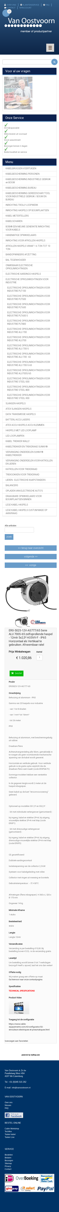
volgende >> (30, 556)
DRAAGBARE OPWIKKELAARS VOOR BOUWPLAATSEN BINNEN (24, 498)
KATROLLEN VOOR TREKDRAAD (21, 469)
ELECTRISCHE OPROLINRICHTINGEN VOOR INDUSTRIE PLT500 (28, 297)
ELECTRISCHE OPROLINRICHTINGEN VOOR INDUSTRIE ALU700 (28, 339)
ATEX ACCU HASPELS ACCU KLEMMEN (25, 425)
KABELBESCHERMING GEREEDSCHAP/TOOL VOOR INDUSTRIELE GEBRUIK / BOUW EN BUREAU (28, 196)
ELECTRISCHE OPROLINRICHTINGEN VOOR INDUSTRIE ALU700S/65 (28, 372)
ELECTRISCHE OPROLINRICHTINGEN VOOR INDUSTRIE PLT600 (28, 306)
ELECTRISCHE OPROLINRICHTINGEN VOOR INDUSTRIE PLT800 (28, 322)
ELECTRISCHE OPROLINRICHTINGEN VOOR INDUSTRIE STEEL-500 (28, 380)
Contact (8, 1169)
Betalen (8, 1158)
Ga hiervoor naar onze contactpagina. (26, 979)
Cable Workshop (12, 1129)
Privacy (8, 1166)
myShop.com (35, 1055)
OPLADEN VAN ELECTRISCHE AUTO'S (24, 490)
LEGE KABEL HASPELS (17, 504)
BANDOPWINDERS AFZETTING (21, 254)
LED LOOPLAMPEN (15, 436)
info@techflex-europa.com (18, 105)
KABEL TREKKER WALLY (18, 441)
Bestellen (9, 1155)
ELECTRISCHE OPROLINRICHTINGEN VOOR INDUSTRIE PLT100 (28, 289)
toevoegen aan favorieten (16, 1041)
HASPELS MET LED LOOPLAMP (21, 430)
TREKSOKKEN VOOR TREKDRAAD (22, 474)
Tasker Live (9, 1137)
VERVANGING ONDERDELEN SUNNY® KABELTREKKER (24, 453)
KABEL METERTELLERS (17, 215)
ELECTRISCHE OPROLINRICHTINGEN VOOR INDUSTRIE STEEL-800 (28, 388)
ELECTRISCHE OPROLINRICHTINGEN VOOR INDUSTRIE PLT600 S (28, 314)
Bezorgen (9, 1160)
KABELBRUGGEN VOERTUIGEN (21, 168)
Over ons (11, 5)
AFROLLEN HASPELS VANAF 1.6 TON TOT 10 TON (28, 247)
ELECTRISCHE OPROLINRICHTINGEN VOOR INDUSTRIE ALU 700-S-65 (28, 363)
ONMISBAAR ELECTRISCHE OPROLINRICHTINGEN (19, 267)
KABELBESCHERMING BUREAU (21, 188)
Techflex (8, 1131)
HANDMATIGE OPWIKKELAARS (21, 235)
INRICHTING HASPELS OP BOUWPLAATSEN (27, 210)
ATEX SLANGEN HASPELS (18, 409)
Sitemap (8, 1163)
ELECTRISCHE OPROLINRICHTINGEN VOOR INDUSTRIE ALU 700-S (28, 347)
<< (30, 547)
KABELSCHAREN (14, 221)
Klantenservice (31, 5)
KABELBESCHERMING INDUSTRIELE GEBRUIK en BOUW (28, 181)
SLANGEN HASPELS (16, 403)
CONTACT (11, 8)
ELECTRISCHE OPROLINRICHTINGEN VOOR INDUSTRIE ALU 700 (28, 330)
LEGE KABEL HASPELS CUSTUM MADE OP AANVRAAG (26, 512)
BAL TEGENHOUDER (16, 260)
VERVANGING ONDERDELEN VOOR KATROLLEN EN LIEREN (29, 462)
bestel (18, 673)
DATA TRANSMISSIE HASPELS (21, 414)
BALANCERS (12, 485)
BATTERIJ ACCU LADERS (18, 419)
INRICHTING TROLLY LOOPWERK (22, 205)
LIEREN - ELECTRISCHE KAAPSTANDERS (26, 480)
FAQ (47, 5)
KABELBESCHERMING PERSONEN (22, 174)
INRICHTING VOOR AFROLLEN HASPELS (25, 240)
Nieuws (8, 1105)
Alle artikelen (10, 525)
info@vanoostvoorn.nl (21, 1088)
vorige (32, 565)
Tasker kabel (10, 1134)
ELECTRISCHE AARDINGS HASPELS (23, 274)
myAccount (25, 8)
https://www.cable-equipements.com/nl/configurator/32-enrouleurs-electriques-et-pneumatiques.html (29, 1027)
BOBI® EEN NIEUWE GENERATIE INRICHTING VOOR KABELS (28, 228)
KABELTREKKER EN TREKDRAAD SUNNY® (27, 446)
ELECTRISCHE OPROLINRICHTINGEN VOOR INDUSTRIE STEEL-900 (28, 396)
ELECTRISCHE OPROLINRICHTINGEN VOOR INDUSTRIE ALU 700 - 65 (28, 355)
